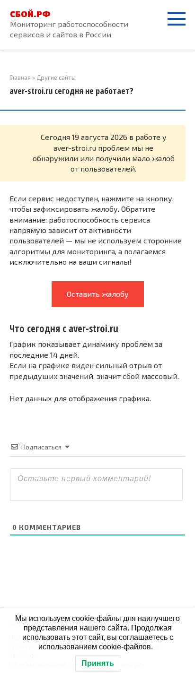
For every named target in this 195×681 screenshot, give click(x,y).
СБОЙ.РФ (30, 14)
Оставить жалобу (98, 293)
